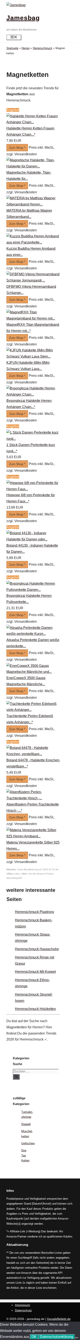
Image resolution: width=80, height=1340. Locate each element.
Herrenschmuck (42, 48)
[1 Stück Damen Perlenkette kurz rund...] (33, 438)
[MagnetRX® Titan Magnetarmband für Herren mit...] (33, 318)
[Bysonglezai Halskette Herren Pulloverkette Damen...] (33, 589)
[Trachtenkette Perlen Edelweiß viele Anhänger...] (33, 710)
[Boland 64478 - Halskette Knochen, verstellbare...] (33, 754)
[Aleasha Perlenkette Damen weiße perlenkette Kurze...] (33, 634)
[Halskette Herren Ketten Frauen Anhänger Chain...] (33, 122)
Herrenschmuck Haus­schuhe (37, 949)
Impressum (22, 1305)
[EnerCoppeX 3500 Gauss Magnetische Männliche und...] (33, 672)
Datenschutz (23, 1310)
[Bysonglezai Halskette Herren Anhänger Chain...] (33, 394)
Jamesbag (23, 17)
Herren (26, 48)
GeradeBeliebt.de (59, 1319)
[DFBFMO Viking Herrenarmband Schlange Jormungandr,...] (33, 280)
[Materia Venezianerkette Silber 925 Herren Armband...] (33, 836)
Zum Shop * (17, 147)
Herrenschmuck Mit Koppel (35, 971)
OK (34, 1337)
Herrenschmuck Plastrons (34, 912)
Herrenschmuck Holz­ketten (35, 1009)
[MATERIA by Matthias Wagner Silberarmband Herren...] (33, 204)
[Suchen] (16, 1077)
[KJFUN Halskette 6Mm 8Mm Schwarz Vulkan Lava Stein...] (33, 356)
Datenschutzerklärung (56, 1337)
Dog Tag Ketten (25, 1155)
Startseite (12, 48)
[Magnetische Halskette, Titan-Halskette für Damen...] (33, 166)
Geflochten (28, 1143)
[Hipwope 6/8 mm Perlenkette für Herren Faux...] (33, 489)
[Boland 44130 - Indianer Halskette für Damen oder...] (33, 539)
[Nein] (76, 1338)
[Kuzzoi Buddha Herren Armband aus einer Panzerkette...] (33, 242)
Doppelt (26, 1124)
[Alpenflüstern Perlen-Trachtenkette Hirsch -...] (33, 798)
